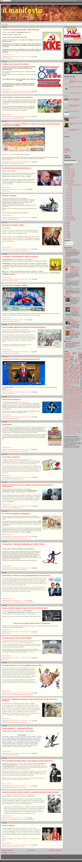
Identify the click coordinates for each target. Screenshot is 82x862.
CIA (73, 415)
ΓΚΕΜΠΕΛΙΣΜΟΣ (71, 372)
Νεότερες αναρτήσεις (7, 850)
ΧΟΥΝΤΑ (15, 280)
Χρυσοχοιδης (22, 846)
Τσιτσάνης (79, 432)
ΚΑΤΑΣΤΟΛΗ (8, 569)
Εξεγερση (74, 412)
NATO (78, 399)
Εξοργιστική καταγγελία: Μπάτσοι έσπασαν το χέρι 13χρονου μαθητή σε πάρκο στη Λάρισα (30, 792)
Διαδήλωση (78, 415)
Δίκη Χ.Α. (80, 394)
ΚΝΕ (6, 393)
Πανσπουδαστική (66, 431)
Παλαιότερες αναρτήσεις (55, 850)
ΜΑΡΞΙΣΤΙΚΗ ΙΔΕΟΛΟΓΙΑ (22, 250)
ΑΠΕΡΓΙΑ (7, 163)
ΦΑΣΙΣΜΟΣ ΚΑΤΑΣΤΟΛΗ (70, 424)
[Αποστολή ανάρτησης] (30, 56)
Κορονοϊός (80, 389)
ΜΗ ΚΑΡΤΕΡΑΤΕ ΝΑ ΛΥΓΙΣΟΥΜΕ (75, 86)
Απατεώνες (69, 373)
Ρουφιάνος (8, 191)
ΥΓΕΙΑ (81, 377)
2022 (67, 166)
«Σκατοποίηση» (68, 259)
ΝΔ (73, 395)
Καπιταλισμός (66, 392)
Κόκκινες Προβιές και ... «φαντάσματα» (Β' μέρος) (17, 728)
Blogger (50, 857)
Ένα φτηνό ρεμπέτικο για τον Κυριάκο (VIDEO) (16, 638)
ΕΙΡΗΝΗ (68, 382)
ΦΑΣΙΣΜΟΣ (19, 507)
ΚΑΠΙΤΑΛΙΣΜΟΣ (21, 92)
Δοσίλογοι (76, 416)
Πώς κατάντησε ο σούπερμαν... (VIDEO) (14, 285)
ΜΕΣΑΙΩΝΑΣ (73, 397)
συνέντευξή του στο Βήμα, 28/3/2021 (33, 766)
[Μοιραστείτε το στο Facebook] (35, 56)
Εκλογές (65, 383)
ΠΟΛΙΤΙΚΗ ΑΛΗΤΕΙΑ (19, 538)
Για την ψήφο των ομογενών (11, 457)
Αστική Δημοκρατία (9, 694)
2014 (67, 231)
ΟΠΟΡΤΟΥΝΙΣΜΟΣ (68, 363)
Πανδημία (65, 414)
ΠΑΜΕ (17, 163)
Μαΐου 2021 (69, 180)
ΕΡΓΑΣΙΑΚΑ (8, 92)
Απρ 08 (69, 208)
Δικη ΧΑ (71, 416)
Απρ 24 (69, 187)
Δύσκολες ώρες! (68, 342)
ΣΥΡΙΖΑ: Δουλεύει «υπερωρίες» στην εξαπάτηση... (17, 97)
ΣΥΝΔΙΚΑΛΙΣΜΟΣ (68, 371)
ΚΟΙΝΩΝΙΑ (76, 374)
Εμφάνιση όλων (80, 348)
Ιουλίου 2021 (69, 177)
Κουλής (65, 413)
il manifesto (22, 10)
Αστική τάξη (70, 420)
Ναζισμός (78, 397)
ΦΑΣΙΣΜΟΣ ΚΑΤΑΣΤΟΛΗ (73, 406)
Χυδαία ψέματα (7, 424)
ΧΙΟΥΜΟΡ (80, 387)
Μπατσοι (78, 383)
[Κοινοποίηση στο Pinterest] (36, 56)
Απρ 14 (69, 200)
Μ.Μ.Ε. (76, 362)
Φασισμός (68, 390)
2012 (67, 234)
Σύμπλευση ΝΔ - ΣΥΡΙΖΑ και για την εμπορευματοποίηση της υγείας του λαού (26, 575)
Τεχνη (71, 432)
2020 (67, 221)
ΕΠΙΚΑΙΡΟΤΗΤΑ (9, 321)
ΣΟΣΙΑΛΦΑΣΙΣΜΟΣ (67, 415)
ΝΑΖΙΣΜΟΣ (15, 418)
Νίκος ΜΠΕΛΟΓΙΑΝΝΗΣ (72, 413)
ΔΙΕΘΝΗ (77, 364)
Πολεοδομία (78, 414)
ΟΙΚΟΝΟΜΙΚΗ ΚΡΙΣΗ (73, 394)
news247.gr (26, 838)
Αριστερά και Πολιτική (70, 306)
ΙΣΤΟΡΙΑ (16, 219)
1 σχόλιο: (21, 319)
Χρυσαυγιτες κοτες (67, 387)
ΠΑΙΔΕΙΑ (80, 368)
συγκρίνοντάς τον (11, 642)
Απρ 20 (69, 194)
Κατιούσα (67, 258)
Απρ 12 (69, 203)
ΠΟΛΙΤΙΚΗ (13, 118)
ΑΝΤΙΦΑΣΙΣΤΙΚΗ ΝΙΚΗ (78, 408)
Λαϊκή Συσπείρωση (75, 388)
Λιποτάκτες (67, 429)
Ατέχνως (67, 280)
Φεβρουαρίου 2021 (70, 218)
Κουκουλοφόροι (69, 421)
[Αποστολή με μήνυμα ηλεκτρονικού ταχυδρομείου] (32, 56)
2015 (67, 229)
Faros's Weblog (68, 287)
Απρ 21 (69, 192)
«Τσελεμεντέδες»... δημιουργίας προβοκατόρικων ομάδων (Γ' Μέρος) (23, 544)
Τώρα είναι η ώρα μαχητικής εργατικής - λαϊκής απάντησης (20, 29)
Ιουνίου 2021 (69, 178)
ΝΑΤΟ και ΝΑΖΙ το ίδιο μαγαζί (11, 399)
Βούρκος (7, 722)
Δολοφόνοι (68, 395)
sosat (66, 152)
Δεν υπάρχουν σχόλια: (24, 56)
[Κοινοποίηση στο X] (34, 56)
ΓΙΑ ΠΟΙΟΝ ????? (73, 297)
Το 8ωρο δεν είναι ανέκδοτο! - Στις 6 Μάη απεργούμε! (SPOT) (21, 359)
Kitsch (26, 722)
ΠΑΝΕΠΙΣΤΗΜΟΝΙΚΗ (67, 430)
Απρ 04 (69, 211)
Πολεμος (79, 422)
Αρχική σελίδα (5, 24)
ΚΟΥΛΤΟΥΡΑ (21, 722)
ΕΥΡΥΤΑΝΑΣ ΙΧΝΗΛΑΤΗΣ (70, 330)
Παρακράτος (73, 431)
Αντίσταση (65, 420)
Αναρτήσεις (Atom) (10, 852)
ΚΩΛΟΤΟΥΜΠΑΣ (71, 405)
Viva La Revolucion (69, 319)
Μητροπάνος (79, 429)
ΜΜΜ (74, 429)
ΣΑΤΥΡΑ (18, 321)
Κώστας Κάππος (79, 428)
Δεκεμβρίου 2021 (70, 169)
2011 (67, 236)
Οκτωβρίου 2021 (70, 172)
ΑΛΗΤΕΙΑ (7, 602)
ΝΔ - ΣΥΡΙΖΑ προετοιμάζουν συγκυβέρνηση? (16, 513)
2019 (67, 223)
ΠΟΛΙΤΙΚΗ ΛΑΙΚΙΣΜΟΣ (69, 408)
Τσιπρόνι (25, 538)
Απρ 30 (69, 183)
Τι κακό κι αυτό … (68, 288)
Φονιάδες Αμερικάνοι (67, 396)
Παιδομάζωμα (77, 430)
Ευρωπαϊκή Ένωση (14, 92)
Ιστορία (72, 404)
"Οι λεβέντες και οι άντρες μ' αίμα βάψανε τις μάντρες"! (75, 332)
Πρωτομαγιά (10, 58)
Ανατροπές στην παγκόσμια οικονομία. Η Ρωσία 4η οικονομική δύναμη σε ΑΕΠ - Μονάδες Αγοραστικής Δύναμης (75, 309)
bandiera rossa (68, 150)
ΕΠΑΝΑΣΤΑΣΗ (76, 373)
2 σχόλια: (21, 189)
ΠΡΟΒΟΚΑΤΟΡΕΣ (23, 569)
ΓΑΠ (74, 420)
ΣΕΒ (64, 423)
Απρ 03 (69, 213)
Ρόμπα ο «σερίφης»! (8, 825)
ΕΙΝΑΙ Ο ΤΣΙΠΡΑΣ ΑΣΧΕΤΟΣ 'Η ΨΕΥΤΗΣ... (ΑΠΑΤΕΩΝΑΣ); (75, 99)
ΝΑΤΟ (19, 418)
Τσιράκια (65, 374)
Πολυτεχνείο (71, 398)
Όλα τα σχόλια (68, 244)
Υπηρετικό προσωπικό (30, 602)
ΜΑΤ (75, 402)
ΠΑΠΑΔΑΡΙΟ (72, 389)
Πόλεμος (67, 394)
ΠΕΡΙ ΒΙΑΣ (28, 819)
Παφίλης (76, 405)
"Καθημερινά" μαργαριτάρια (74, 111)
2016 (67, 228)
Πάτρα (76, 422)
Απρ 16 (69, 198)
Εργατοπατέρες (15, 451)
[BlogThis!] (33, 56)
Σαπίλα (31, 694)
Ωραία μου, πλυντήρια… (9, 195)
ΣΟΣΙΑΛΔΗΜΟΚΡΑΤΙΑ (19, 118)
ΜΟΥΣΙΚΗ (66, 366)
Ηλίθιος (79, 412)
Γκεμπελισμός (66, 412)
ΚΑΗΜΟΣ (65, 428)
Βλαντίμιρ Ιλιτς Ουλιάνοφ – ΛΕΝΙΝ (12, 225)
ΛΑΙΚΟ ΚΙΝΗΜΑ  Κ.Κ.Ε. (71, 407)
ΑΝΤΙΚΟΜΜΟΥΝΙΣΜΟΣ (10, 219)
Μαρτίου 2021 (69, 216)
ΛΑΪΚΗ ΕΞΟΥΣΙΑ (68, 296)
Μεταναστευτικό (79, 407)
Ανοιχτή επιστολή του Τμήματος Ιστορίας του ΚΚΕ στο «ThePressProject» (25, 608)
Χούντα (70, 411)
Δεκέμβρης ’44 (78, 420)
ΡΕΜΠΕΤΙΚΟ (66, 432)
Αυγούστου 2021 (70, 175)
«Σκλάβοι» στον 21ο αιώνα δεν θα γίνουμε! (15, 64)
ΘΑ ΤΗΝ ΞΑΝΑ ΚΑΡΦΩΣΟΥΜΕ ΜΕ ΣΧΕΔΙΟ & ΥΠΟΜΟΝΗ (75, 321)
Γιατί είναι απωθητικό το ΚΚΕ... (70, 78)
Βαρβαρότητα (66, 397)
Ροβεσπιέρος (68, 341)
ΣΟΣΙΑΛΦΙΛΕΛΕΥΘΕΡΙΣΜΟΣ (69, 386)
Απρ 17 (69, 197)
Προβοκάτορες (78, 431)
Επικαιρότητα (68, 399)
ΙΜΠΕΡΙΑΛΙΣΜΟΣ (9, 418)
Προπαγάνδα (74, 390)
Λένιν (16, 250)
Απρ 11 (68, 205)
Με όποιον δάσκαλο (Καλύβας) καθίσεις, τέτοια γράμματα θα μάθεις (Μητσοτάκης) (27, 761)
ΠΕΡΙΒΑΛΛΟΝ (67, 379)
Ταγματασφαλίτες (67, 419)
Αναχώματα (78, 395)
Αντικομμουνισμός (77, 411)
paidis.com (13, 799)
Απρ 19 (69, 195)
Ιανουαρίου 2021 (70, 219)
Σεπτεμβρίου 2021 (70, 174)
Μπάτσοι (23, 819)
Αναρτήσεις (68, 242)
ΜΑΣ (71, 429)
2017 (67, 226)
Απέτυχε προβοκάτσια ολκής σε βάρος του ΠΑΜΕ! (75, 130)
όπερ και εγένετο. (32, 651)
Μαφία (74, 387)
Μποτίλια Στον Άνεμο (69, 266)
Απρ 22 (69, 190)
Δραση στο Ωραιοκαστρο (70, 249)
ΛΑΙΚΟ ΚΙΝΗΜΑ (30, 92)
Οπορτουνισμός (71, 422)
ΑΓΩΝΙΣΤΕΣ (80, 398)
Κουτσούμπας (70, 428)
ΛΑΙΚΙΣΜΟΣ (69, 377)
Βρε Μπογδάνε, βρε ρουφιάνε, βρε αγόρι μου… (16, 168)
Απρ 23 (69, 189)
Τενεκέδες (77, 403)
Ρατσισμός (73, 399)
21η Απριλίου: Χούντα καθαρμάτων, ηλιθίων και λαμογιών (20, 256)
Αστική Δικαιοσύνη (77, 396)
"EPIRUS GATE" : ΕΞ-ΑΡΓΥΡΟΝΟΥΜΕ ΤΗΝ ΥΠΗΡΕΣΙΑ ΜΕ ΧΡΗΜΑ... (75, 81)
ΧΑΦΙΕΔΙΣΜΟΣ (67, 375)
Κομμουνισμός (12, 250)
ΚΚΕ (6, 58)
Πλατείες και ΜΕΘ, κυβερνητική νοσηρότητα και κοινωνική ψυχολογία (23, 327)
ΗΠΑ (68, 404)
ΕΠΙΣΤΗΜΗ (71, 402)
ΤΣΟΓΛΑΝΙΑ (76, 380)
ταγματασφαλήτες (77, 423)
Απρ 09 (69, 206)
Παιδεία (79, 413)
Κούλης (13, 353)
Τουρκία (75, 432)
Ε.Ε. (6, 451)
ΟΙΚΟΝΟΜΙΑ (76, 367)
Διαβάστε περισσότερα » (6, 54)
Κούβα (75, 428)
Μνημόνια (79, 402)
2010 (67, 237)
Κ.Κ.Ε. (66, 359)
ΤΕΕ (70, 423)
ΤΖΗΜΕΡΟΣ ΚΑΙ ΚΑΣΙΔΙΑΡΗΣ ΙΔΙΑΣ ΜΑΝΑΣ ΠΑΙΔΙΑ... (74, 106)
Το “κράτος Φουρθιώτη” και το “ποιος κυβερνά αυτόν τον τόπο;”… (22, 665)
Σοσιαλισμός (72, 403)
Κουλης (13, 538)
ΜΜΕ (81, 399)
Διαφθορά (65, 416)
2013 (67, 232)
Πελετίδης (71, 414)
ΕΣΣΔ (75, 398)
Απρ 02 (69, 214)
